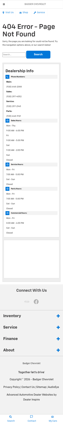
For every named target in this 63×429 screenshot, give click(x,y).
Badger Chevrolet (43, 379)
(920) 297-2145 (13, 106)
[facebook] (36, 301)
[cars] (26, 301)
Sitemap (41, 387)
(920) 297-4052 (13, 97)
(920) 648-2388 (14, 87)
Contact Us (28, 387)
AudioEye (53, 387)
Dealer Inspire (31, 400)
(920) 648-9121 (13, 116)
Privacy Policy (11, 387)
